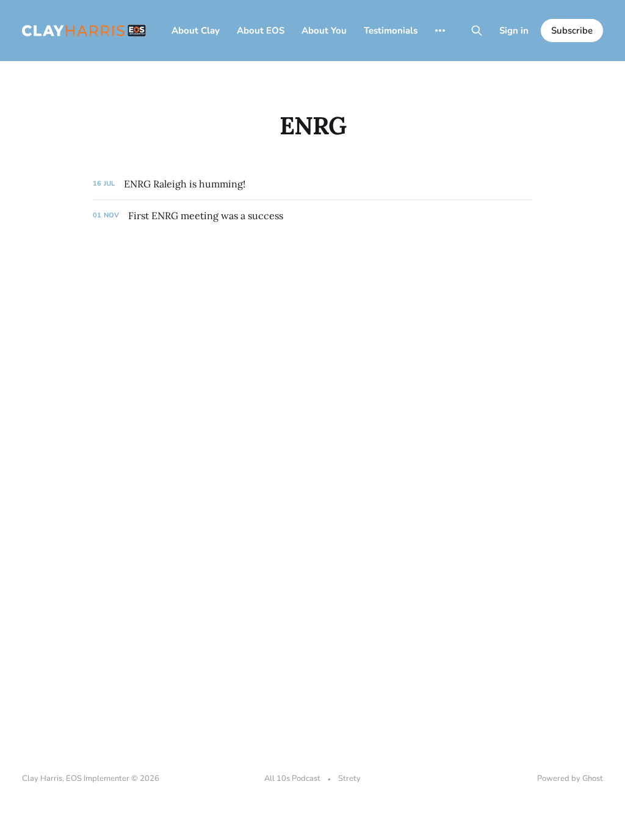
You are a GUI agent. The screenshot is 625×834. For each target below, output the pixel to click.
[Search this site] (477, 30)
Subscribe (572, 30)
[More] (440, 30)
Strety (349, 778)
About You (324, 30)
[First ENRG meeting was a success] (312, 215)
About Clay (196, 30)
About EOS (260, 30)
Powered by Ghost (570, 778)
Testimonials (390, 30)
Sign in (514, 30)
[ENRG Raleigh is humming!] (312, 184)
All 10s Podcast (292, 778)
